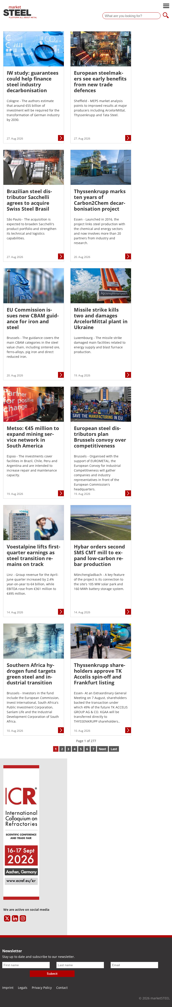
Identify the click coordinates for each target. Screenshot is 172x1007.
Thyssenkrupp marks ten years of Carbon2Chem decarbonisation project (100, 200)
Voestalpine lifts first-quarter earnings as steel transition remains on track (33, 555)
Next (102, 749)
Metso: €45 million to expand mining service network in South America (33, 436)
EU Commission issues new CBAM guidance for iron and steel (33, 318)
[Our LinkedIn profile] (15, 918)
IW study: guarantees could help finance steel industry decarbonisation (32, 81)
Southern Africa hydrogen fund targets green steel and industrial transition (31, 673)
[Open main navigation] (166, 6)
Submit (52, 973)
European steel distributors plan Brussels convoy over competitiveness (100, 436)
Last (114, 749)
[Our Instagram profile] (23, 918)
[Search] (166, 15)
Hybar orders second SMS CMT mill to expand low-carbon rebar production (99, 555)
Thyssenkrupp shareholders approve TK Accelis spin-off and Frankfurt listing (99, 673)
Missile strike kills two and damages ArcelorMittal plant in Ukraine (100, 318)
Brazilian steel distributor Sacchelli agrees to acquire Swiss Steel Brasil (29, 200)
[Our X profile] (7, 918)
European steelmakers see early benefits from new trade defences (100, 81)
